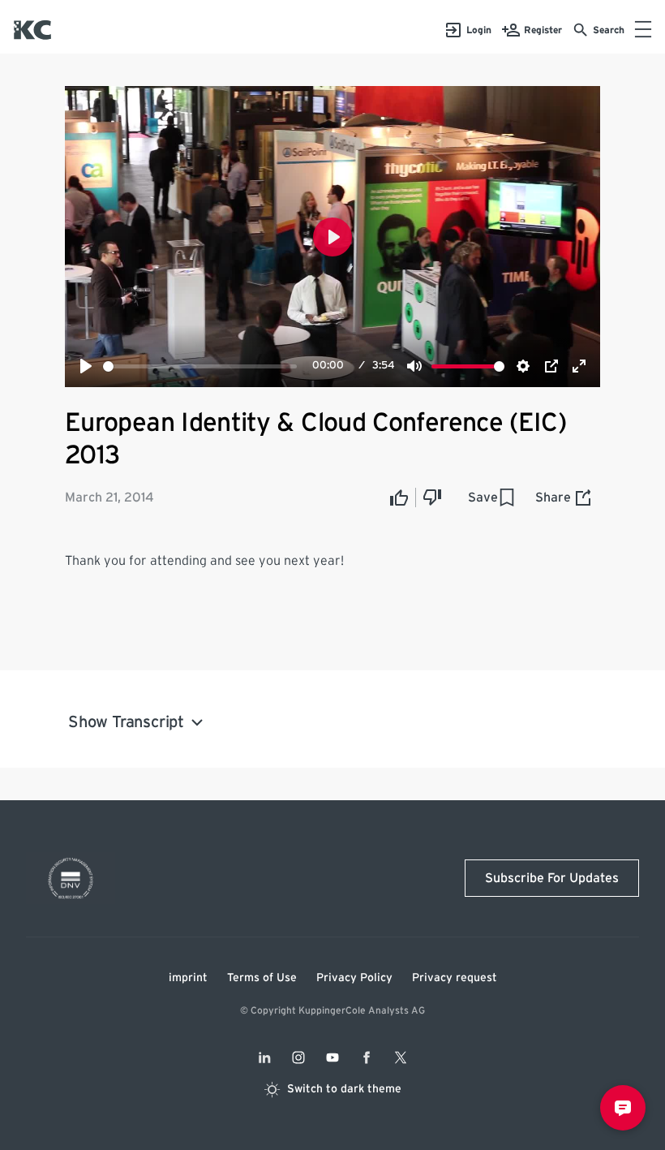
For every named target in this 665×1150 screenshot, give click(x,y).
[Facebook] (366, 1057)
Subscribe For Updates (552, 878)
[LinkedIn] (264, 1057)
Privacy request (454, 978)
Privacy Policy (354, 978)
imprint (188, 978)
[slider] (200, 366)
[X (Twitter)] (400, 1057)
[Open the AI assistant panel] (623, 1108)
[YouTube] (332, 1057)
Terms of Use (262, 978)
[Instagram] (298, 1057)
